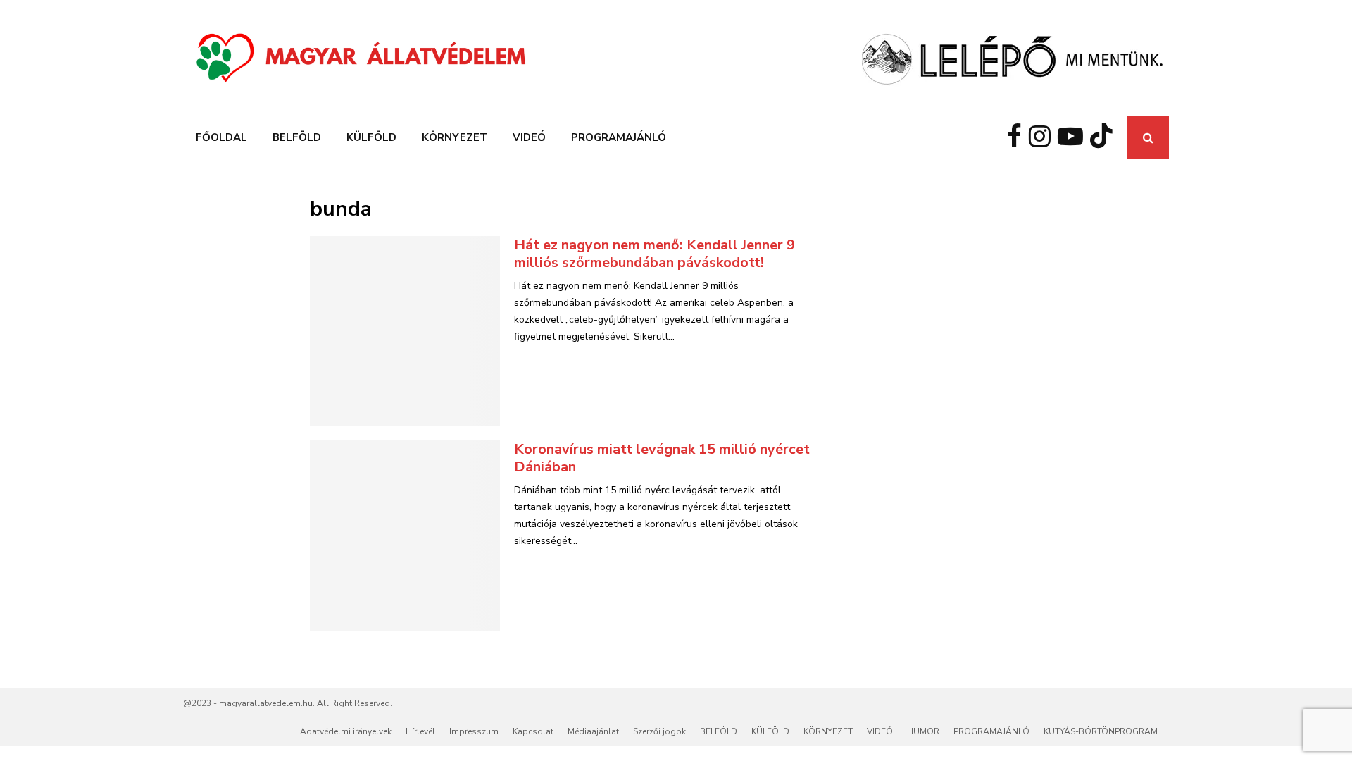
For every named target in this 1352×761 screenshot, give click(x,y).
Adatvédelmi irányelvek (346, 731)
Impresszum (474, 731)
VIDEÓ (529, 137)
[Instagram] (1043, 137)
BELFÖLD (297, 137)
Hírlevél (420, 731)
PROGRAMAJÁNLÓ (618, 137)
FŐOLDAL (221, 137)
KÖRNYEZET (454, 137)
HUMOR (923, 731)
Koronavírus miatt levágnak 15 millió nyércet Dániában (662, 458)
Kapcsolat (533, 731)
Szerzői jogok (659, 731)
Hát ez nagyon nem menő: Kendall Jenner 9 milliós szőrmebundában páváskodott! (654, 253)
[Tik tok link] (1105, 137)
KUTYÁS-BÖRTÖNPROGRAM (1101, 731)
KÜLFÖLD (371, 137)
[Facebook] (1018, 137)
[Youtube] (1074, 137)
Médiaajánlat (593, 731)
